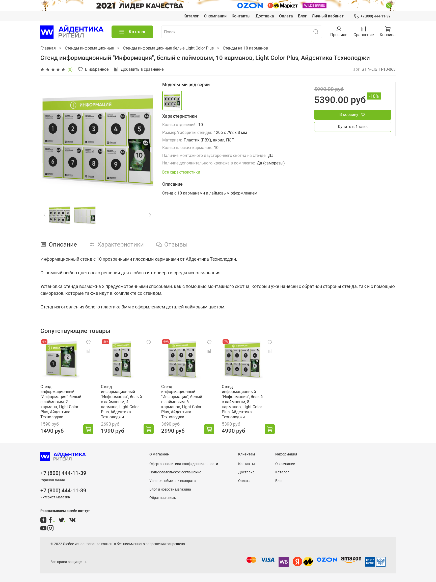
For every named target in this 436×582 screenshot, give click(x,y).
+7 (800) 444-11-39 (63, 473)
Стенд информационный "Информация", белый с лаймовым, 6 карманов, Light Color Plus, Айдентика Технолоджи (181, 401)
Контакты (241, 16)
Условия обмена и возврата (172, 481)
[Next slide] (146, 139)
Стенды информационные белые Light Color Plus (168, 48)
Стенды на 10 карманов (245, 48)
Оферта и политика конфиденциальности (183, 464)
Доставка (265, 16)
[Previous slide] (48, 139)
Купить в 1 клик (353, 126)
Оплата (286, 16)
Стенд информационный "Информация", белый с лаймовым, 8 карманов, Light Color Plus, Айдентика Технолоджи (242, 401)
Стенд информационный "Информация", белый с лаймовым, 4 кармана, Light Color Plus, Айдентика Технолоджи (121, 401)
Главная (48, 48)
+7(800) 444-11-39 (376, 16)
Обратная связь (162, 498)
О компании (215, 16)
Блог (302, 16)
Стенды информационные (89, 48)
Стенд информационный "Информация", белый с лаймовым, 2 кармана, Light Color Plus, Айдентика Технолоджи (60, 401)
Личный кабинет (328, 16)
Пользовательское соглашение (175, 472)
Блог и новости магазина (170, 489)
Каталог (191, 16)
